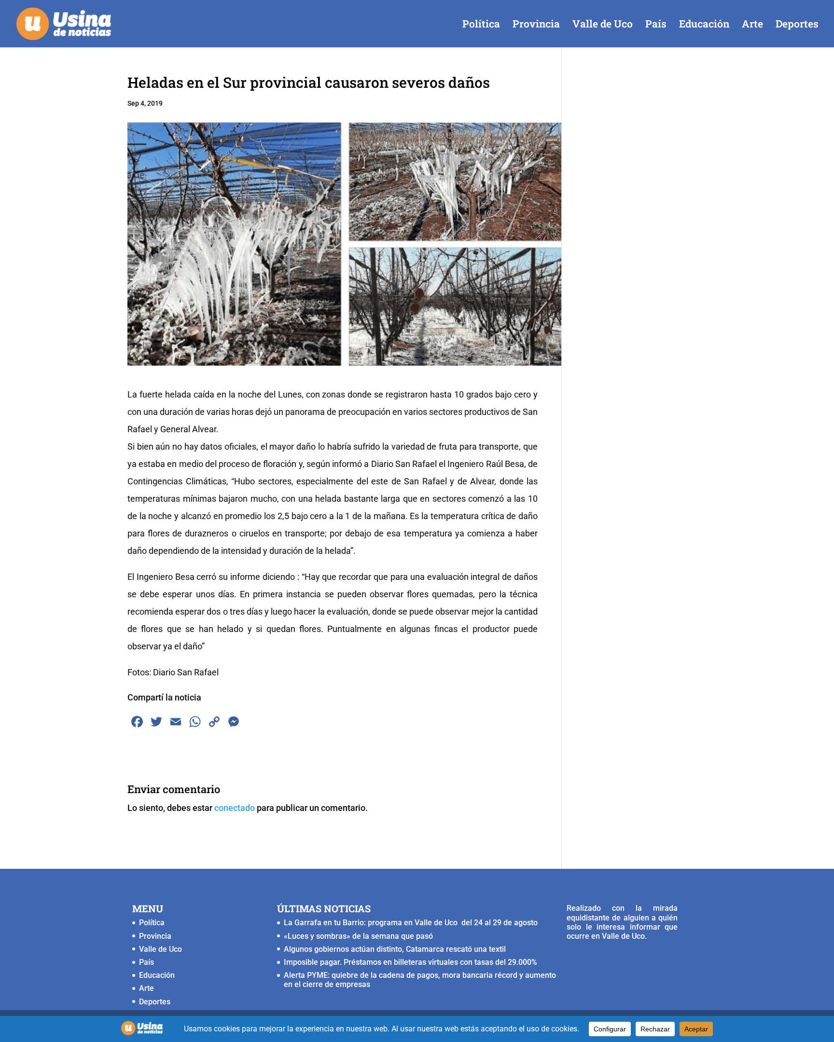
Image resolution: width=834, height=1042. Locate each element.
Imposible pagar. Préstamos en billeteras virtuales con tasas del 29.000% (410, 962)
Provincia (536, 25)
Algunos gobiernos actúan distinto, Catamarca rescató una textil (395, 949)
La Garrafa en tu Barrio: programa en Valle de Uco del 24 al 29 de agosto (411, 922)
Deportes (797, 25)
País (656, 25)
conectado (234, 808)
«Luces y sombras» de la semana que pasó (358, 936)
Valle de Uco (602, 25)
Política (481, 25)
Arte (752, 25)
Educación (704, 25)
